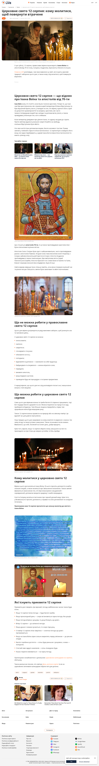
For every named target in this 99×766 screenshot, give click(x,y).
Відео (73, 2)
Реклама (28, 745)
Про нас (28, 738)
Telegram (56, 741)
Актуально (29, 711)
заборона (56, 672)
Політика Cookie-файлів (9, 748)
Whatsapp (56, 752)
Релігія (18, 7)
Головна (4, 7)
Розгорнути (49, 730)
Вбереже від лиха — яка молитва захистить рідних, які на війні (43, 156)
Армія (45, 2)
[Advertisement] (42, 86)
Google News (81, 741)
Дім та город (54, 711)
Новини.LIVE (19, 72)
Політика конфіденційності (10, 741)
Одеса (51, 723)
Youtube (55, 739)
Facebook (56, 750)
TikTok (80, 739)
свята (17, 672)
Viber (54, 744)
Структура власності (32, 748)
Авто (3, 711)
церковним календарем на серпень (59, 658)
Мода (3, 723)
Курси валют (30, 752)
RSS (79, 750)
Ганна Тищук (23, 679)
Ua (92, 2)
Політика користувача (9, 738)
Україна (32, 2)
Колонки (64, 2)
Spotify (80, 744)
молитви (40, 672)
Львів (51, 717)
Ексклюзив (5, 717)
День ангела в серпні (50, 664)
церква (32, 672)
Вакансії (28, 741)
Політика (76, 723)
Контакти (29, 743)
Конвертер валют (31, 755)
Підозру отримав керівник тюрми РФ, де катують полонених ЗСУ (63, 156)
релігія (48, 672)
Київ (27, 717)
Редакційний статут (8, 743)
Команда (29, 750)
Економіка (52, 2)
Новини (39, 2)
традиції (24, 672)
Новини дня (30, 723)
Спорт (58, 2)
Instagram (56, 747)
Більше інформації (84, 761)
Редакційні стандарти (8, 745)
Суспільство (11, 7)
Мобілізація (77, 717)
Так (71, 761)
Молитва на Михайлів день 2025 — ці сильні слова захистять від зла (23, 156)
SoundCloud (81, 747)
